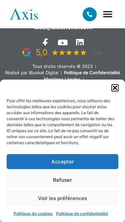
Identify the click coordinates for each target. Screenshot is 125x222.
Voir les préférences (62, 198)
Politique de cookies (33, 213)
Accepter (62, 161)
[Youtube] (62, 42)
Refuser (62, 180)
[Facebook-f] (45, 42)
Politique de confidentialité (82, 213)
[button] (115, 88)
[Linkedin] (79, 42)
